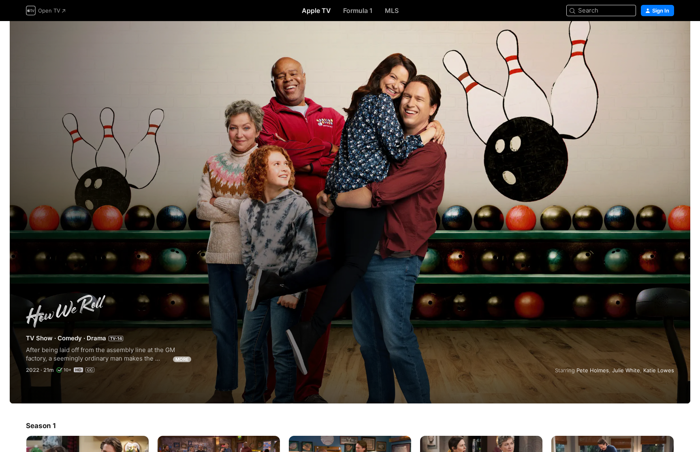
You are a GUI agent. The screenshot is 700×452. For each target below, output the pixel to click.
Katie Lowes (658, 370)
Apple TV (316, 10)
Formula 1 (358, 10)
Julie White (626, 370)
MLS (392, 10)
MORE (182, 359)
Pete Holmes (592, 370)
